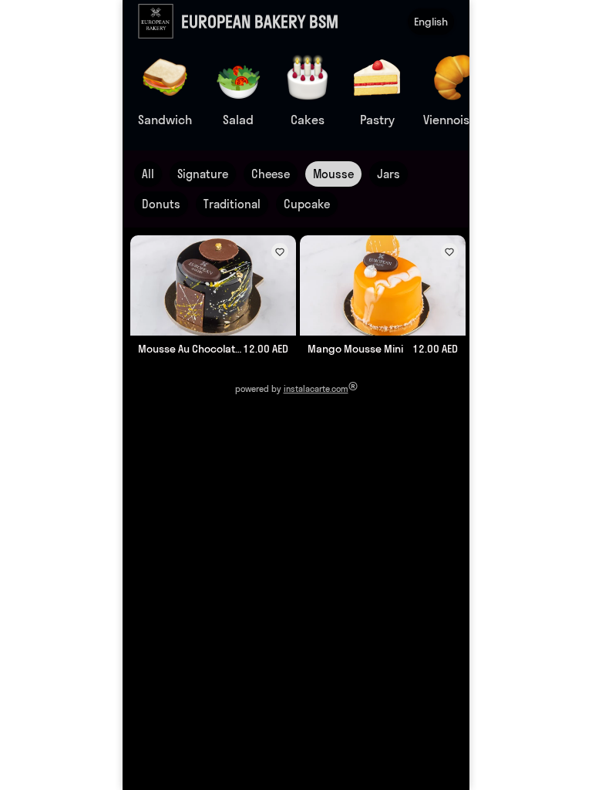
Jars (388, 174)
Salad (238, 119)
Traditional (232, 204)
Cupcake (307, 204)
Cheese (270, 174)
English (431, 22)
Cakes (308, 119)
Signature (202, 174)
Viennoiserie (457, 119)
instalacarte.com (316, 388)
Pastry (377, 119)
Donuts (161, 204)
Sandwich (165, 119)
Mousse (333, 174)
